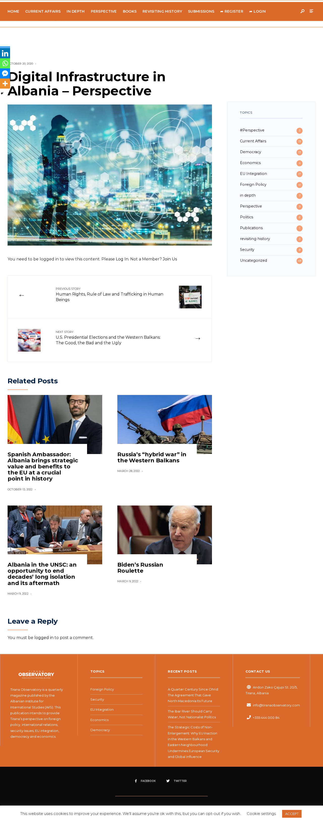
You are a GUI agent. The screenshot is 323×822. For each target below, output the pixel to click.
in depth (248, 195)
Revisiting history (162, 11)
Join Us (170, 259)
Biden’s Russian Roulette (140, 567)
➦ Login (257, 11)
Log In (122, 259)
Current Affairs (43, 11)
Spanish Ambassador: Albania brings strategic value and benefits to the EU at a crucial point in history (43, 466)
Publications (251, 228)
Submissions (201, 11)
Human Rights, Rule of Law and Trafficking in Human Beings (109, 294)
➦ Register (231, 11)
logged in (43, 637)
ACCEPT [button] (292, 814)
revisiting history (255, 238)
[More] (5, 83)
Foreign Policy (253, 184)
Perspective (104, 11)
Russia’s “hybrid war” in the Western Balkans (151, 457)
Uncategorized (253, 260)
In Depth (76, 11)
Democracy (250, 152)
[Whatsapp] (5, 63)
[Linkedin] (5, 53)
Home (13, 11)
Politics (246, 217)
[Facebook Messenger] (5, 73)
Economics (250, 163)
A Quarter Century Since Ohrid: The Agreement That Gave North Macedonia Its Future (193, 695)
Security (247, 249)
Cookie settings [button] (261, 813)
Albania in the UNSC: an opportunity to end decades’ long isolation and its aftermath (42, 574)
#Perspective (252, 130)
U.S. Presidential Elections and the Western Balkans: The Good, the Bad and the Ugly (108, 337)
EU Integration (253, 173)
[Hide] (2, 93)
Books (130, 11)
